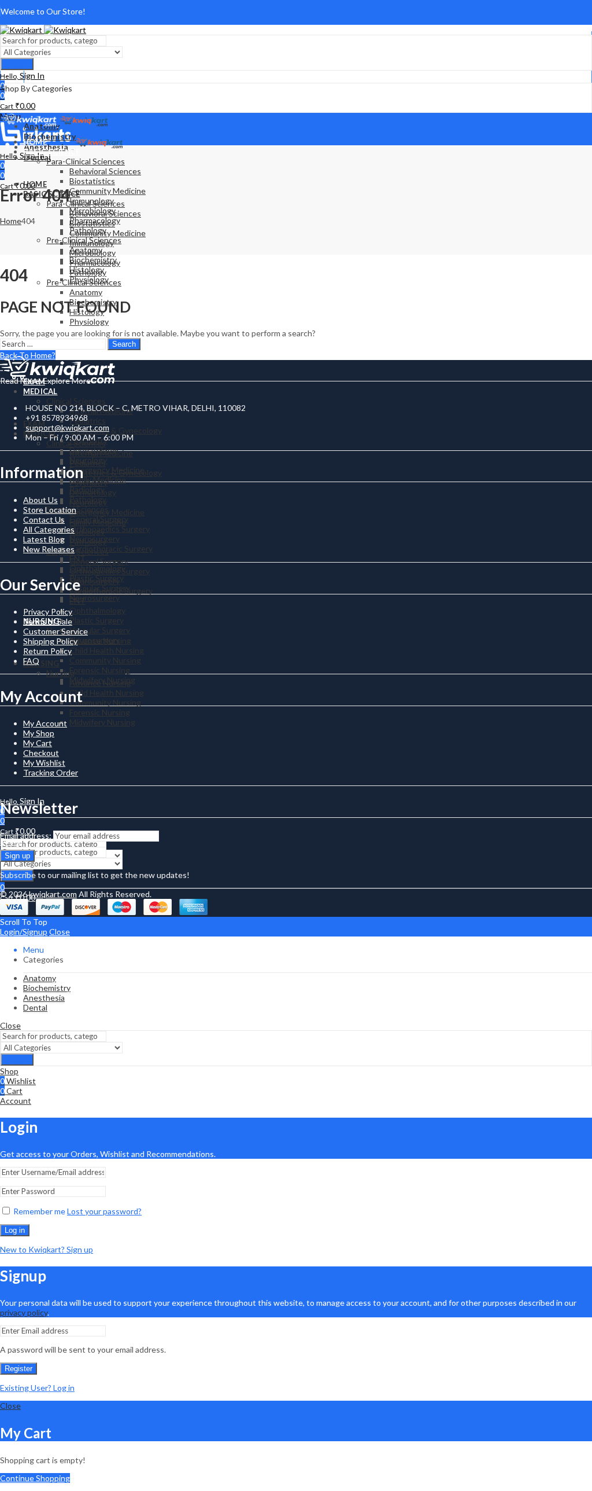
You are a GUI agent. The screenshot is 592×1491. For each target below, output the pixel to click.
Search (17, 64)
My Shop (38, 733)
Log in (15, 1230)
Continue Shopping (35, 1478)
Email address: (26, 835)
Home (10, 221)
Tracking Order (50, 772)
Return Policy (47, 651)
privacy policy (23, 1312)
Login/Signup (23, 932)
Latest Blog (44, 539)
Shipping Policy (50, 641)
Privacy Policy (47, 611)
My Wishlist (44, 762)
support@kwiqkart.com (67, 427)
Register (18, 1368)
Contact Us (44, 519)
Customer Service (55, 631)
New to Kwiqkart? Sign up (46, 1249)
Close (59, 932)
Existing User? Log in (37, 1388)
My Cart (37, 743)
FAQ (31, 661)
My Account (45, 723)
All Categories (49, 529)
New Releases (49, 549)
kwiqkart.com (53, 894)
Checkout (41, 753)
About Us (40, 500)
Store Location (49, 510)
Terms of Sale (47, 621)
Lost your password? (104, 1211)
